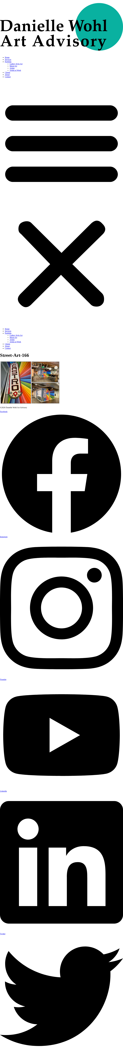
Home (7, 57)
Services (8, 60)
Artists (12, 68)
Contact (8, 77)
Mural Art (13, 66)
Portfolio (8, 62)
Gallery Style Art (16, 64)
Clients (7, 72)
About (7, 75)
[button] (61, 203)
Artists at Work (15, 70)
